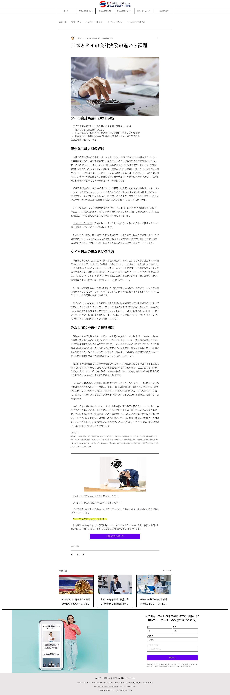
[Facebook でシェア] (72, 554)
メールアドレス (152, 645)
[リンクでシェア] (83, 554)
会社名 (149, 636)
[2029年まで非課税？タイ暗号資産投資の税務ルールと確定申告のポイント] (76, 584)
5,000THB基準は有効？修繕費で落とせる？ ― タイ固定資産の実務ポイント (153, 602)
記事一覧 (62, 22)
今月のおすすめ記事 (136, 22)
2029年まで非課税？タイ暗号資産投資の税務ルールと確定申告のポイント (76, 602)
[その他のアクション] (157, 38)
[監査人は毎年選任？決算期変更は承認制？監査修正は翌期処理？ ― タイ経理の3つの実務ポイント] (115, 584)
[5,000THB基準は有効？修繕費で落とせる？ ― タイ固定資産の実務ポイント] (154, 584)
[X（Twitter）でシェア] (78, 554)
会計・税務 (76, 22)
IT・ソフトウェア (115, 22)
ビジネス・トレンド (94, 22)
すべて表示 (167, 570)
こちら (176, 666)
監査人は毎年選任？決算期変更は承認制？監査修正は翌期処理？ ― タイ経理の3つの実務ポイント (115, 602)
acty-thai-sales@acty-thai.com (108, 686)
